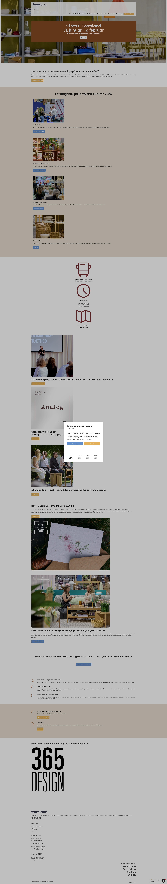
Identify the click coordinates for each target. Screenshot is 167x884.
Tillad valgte (75, 444)
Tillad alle (92, 444)
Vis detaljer (83, 449)
